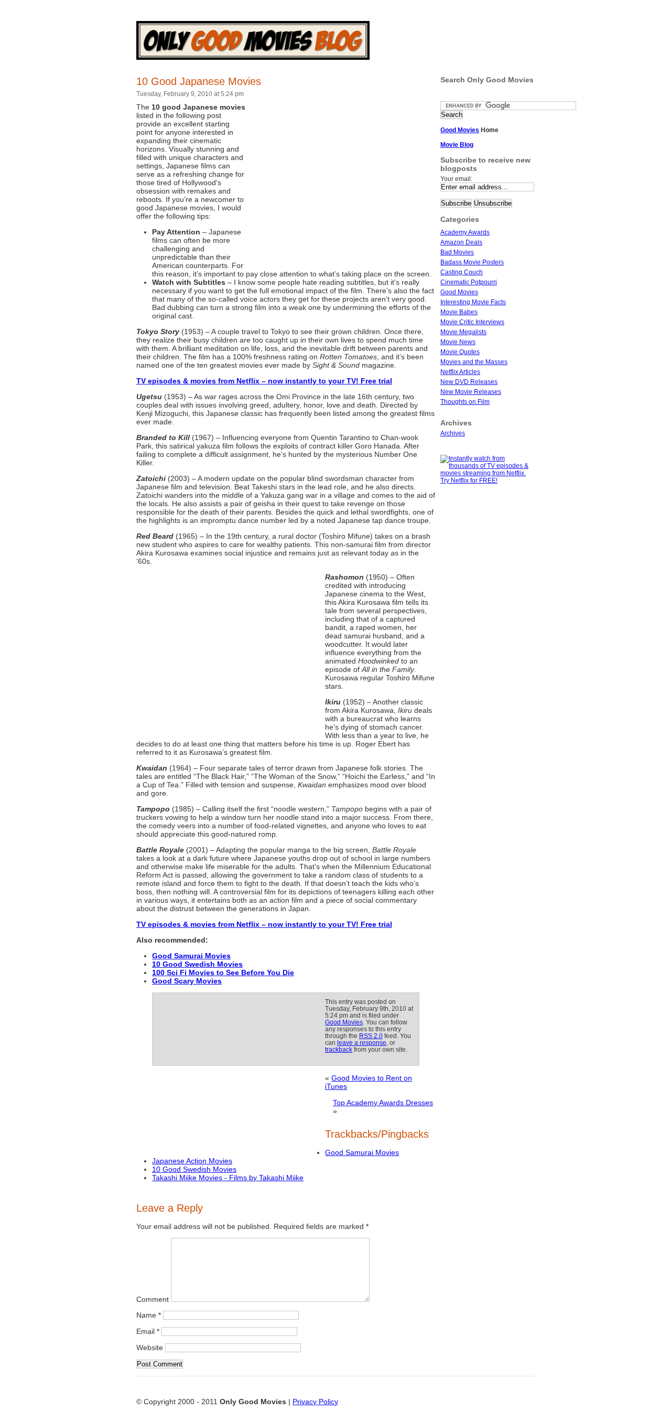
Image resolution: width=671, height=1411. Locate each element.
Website (149, 1347)
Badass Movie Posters (472, 262)
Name (148, 1315)
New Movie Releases (470, 391)
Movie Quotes (460, 352)
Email (147, 1331)
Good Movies (344, 1022)
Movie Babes (459, 312)
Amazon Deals (461, 242)
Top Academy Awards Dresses (383, 1102)
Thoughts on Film (465, 401)
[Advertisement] (341, 182)
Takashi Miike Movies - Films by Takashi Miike (228, 1177)
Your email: (456, 179)
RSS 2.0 (371, 1035)
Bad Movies (457, 252)
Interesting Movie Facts (473, 302)
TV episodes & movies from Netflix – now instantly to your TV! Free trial (264, 381)
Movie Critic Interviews (472, 322)
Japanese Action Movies (192, 1161)
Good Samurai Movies (362, 1152)
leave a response (361, 1042)
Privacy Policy (315, 1401)
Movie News (457, 342)
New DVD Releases (468, 382)
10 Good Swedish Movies (197, 964)
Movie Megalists (463, 332)
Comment (152, 1299)
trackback (338, 1049)
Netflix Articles (460, 372)
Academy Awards (465, 232)
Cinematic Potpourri (468, 282)
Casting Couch (461, 272)
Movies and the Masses (473, 362)
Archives (452, 433)
